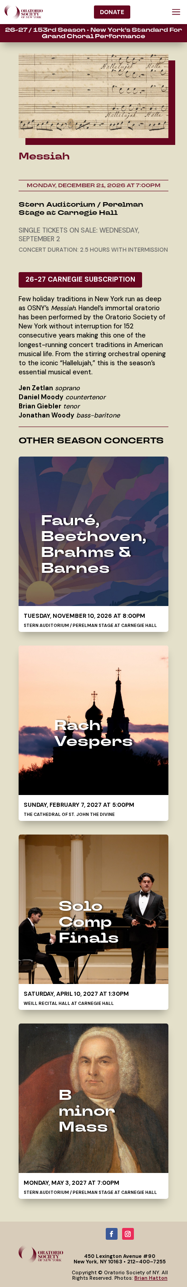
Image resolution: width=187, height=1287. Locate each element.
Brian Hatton (150, 1278)
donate (112, 12)
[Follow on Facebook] (112, 1234)
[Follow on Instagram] (128, 1234)
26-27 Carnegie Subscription (80, 279)
